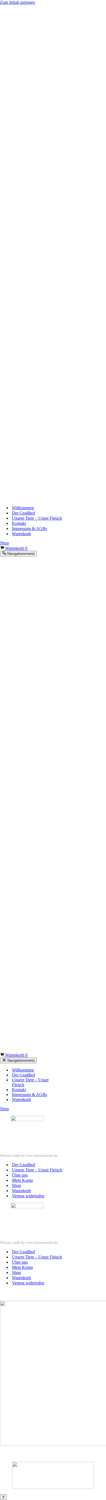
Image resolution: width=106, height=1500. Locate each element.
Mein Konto (22, 1180)
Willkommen (23, 507)
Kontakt (19, 523)
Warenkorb (21, 533)
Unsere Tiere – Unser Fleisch (37, 518)
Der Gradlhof (23, 513)
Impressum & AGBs (29, 528)
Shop (4, 543)
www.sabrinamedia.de (42, 1155)
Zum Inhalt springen (17, 2)
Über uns (20, 1175)
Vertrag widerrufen (28, 1196)
